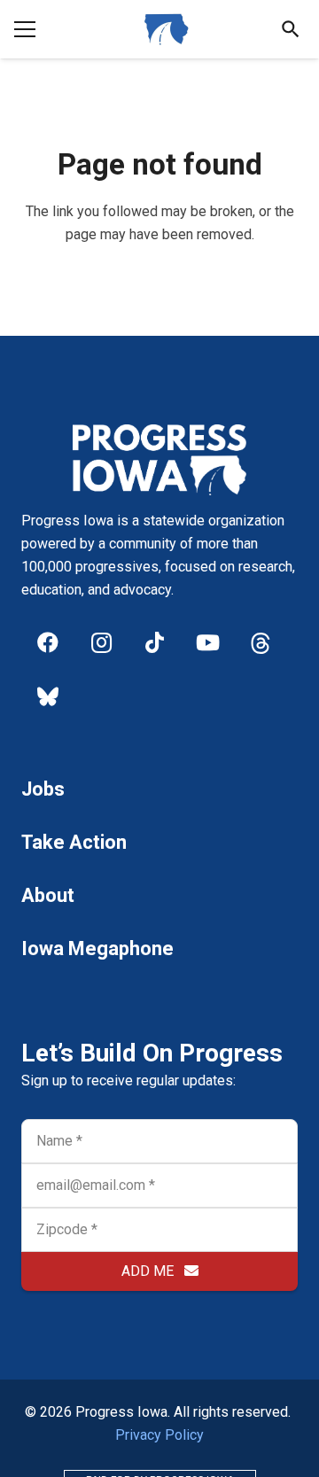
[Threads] (260, 642)
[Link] (166, 29)
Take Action (74, 842)
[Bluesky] (47, 695)
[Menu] (25, 29)
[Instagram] (101, 642)
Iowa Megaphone (97, 948)
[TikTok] (154, 642)
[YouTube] (207, 642)
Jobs (43, 789)
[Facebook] (47, 642)
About (47, 895)
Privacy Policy (159, 1434)
